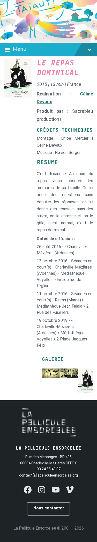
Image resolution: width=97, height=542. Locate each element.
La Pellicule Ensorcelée (34, 528)
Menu (19, 49)
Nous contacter (48, 508)
